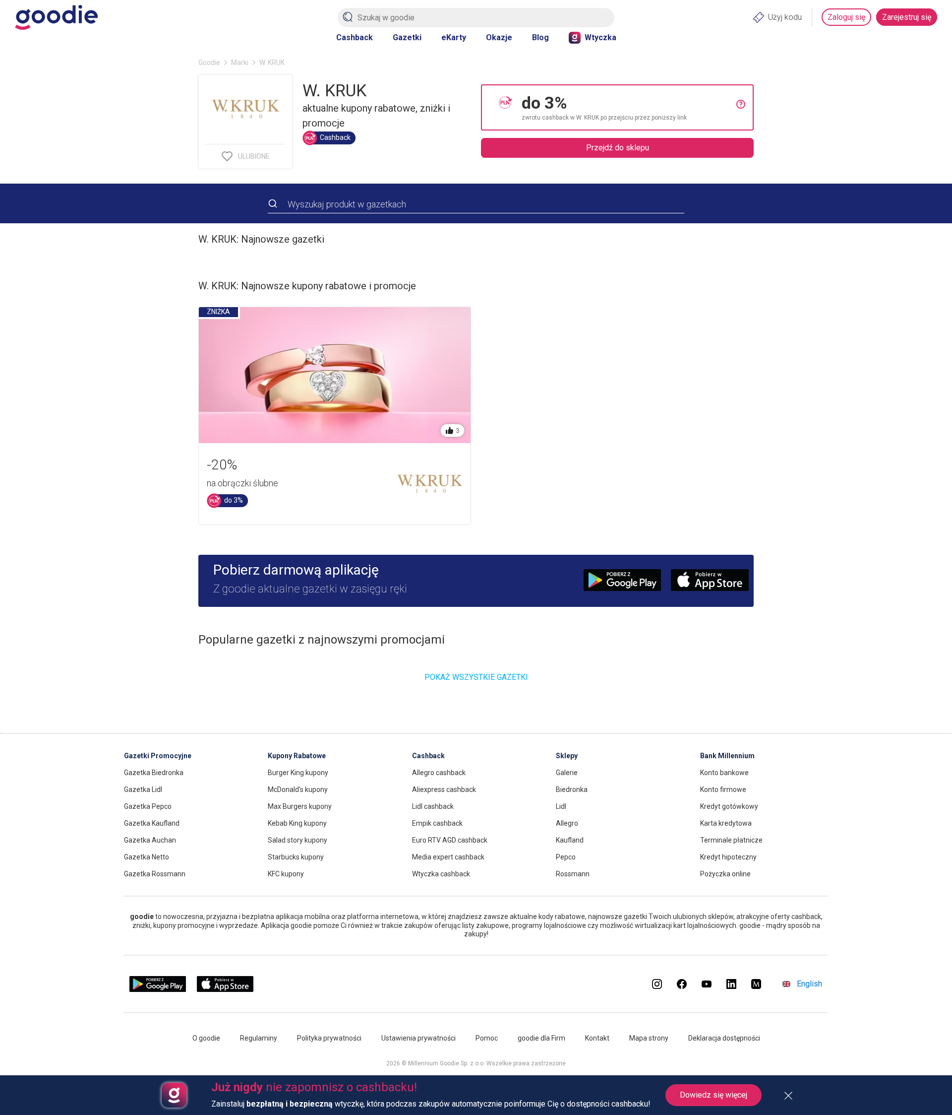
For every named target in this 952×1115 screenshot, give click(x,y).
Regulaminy (258, 1038)
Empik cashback (437, 823)
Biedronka (572, 789)
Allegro (567, 823)
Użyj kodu (785, 17)
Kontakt (597, 1038)
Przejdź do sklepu (617, 147)
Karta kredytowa (726, 823)
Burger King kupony (298, 773)
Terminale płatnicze (731, 840)
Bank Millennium (727, 756)
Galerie (567, 773)
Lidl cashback (433, 806)
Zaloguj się (846, 17)
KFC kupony (286, 874)
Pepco (566, 857)
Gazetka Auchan (150, 840)
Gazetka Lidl (143, 789)
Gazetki (407, 37)
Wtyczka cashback (441, 874)
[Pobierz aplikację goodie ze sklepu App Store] (225, 989)
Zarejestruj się (906, 17)
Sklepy (567, 756)
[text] (629, 107)
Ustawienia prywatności (418, 1038)
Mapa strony (648, 1038)
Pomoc (487, 1038)
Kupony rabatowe (297, 756)
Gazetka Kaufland (151, 823)
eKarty (453, 37)
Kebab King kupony (297, 823)
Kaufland (570, 840)
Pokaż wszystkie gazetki (476, 677)
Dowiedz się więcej (713, 1095)
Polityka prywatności (329, 1038)
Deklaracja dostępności (724, 1038)
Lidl (561, 806)
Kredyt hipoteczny (728, 857)
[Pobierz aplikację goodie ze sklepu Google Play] (157, 989)
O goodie (206, 1038)
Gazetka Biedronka (153, 773)
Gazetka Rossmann (154, 874)
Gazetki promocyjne (157, 756)
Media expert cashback (448, 857)
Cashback (354, 37)
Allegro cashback (439, 773)
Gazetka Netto (146, 857)
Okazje (499, 37)
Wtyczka (600, 37)
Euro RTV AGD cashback (449, 840)
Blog (540, 37)
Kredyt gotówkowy (729, 806)
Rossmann (573, 874)
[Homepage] (56, 17)
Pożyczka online (725, 874)
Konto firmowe (723, 789)
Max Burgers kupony (300, 806)
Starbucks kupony (296, 857)
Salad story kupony (297, 840)
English (809, 983)
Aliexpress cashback (444, 789)
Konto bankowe (724, 773)
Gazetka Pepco (148, 806)
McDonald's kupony (298, 789)
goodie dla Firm (541, 1038)
